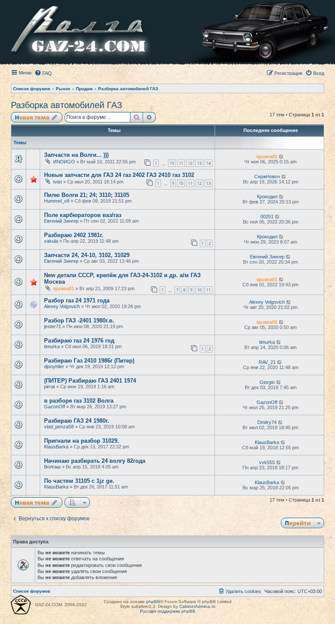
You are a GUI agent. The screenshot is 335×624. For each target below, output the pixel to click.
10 (172, 163)
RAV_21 (267, 362)
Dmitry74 (267, 422)
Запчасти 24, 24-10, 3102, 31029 (87, 255)
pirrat (49, 386)
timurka (52, 346)
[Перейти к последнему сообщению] (281, 156)
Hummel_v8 (56, 200)
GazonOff (54, 406)
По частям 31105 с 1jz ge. (79, 481)
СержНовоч (267, 176)
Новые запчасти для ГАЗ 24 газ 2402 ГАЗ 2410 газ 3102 (119, 175)
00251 (266, 216)
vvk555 (267, 462)
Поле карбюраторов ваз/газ (82, 215)
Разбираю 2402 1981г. (73, 235)
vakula (51, 241)
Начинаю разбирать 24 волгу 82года (94, 461)
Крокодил (267, 196)
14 (208, 163)
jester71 (52, 326)
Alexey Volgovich (62, 306)
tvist (57, 181)
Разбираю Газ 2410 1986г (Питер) (89, 360)
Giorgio (267, 382)
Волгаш (52, 466)
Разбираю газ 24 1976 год (79, 340)
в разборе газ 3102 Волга (78, 400)
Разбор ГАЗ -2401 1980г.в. (79, 320)
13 (199, 163)
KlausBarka (56, 446)
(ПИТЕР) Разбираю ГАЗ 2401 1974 (90, 380)
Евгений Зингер (61, 221)
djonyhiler (54, 366)
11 (181, 163)
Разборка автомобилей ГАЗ (66, 105)
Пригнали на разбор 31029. (81, 440)
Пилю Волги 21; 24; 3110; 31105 (86, 195)
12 (190, 163)
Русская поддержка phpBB (167, 611)
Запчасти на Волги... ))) (76, 155)
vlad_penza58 (59, 426)
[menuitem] (43, 73)
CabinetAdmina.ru (197, 606)
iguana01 (266, 156)
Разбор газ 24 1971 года (76, 300)
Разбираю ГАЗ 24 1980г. (76, 420)
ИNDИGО (64, 161)
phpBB (153, 601)
